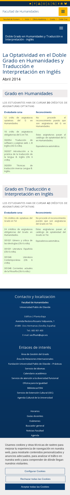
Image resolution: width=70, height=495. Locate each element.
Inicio (27, 19)
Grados (52, 19)
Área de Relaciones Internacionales (35, 358)
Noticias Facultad (35, 430)
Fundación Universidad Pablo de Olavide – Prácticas (35, 363)
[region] (35, 466)
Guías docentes (35, 416)
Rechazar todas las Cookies (35, 479)
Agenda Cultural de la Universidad (35, 397)
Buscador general (35, 425)
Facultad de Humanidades (21, 11)
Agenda (35, 435)
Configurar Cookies (35, 471)
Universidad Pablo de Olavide (35, 307)
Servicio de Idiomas (35, 368)
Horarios (35, 411)
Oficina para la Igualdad (35, 383)
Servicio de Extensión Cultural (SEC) (35, 392)
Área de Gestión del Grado (35, 354)
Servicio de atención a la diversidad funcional (35, 378)
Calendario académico (35, 373)
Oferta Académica (39, 19)
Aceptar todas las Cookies (35, 486)
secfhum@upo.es (39, 335)
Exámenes (35, 420)
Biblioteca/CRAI (35, 387)
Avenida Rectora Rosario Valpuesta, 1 (35, 321)
